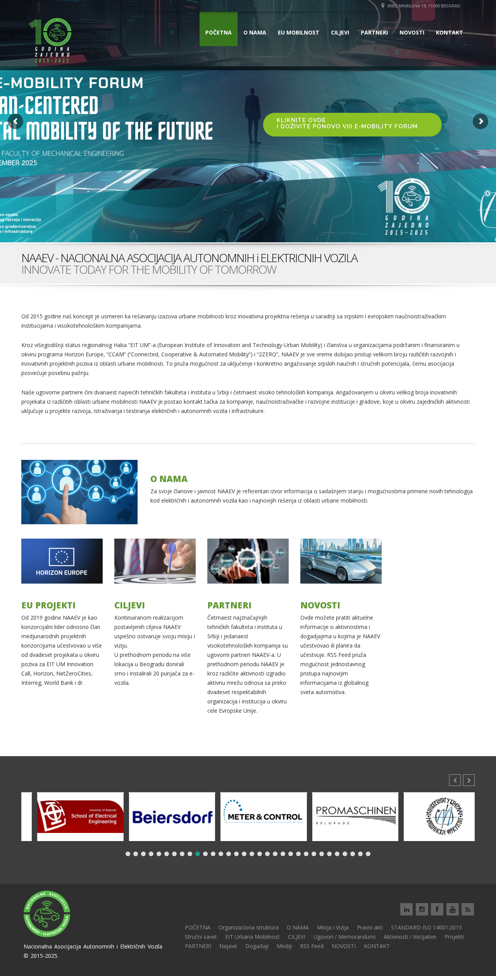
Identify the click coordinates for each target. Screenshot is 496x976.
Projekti (454, 936)
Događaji (257, 946)
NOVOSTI (412, 32)
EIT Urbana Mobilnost (252, 936)
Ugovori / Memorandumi (344, 936)
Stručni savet (201, 936)
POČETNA (218, 32)
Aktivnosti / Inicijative (410, 936)
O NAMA (254, 32)
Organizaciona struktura (249, 927)
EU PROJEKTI (48, 605)
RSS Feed (312, 946)
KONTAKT (449, 32)
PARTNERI (374, 32)
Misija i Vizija (333, 927)
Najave (228, 946)
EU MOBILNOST (298, 32)
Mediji (284, 946)
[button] (469, 780)
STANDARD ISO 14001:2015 (426, 927)
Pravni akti (370, 927)
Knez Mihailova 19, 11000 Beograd (423, 6)
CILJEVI (340, 32)
